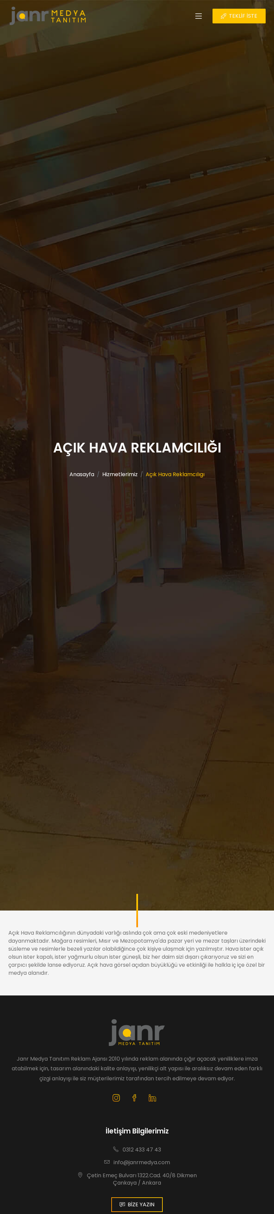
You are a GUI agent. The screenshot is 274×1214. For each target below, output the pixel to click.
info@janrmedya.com (141, 1162)
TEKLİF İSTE (243, 16)
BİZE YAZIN (141, 1204)
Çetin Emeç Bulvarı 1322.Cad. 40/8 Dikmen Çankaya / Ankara (141, 1179)
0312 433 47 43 (141, 1150)
